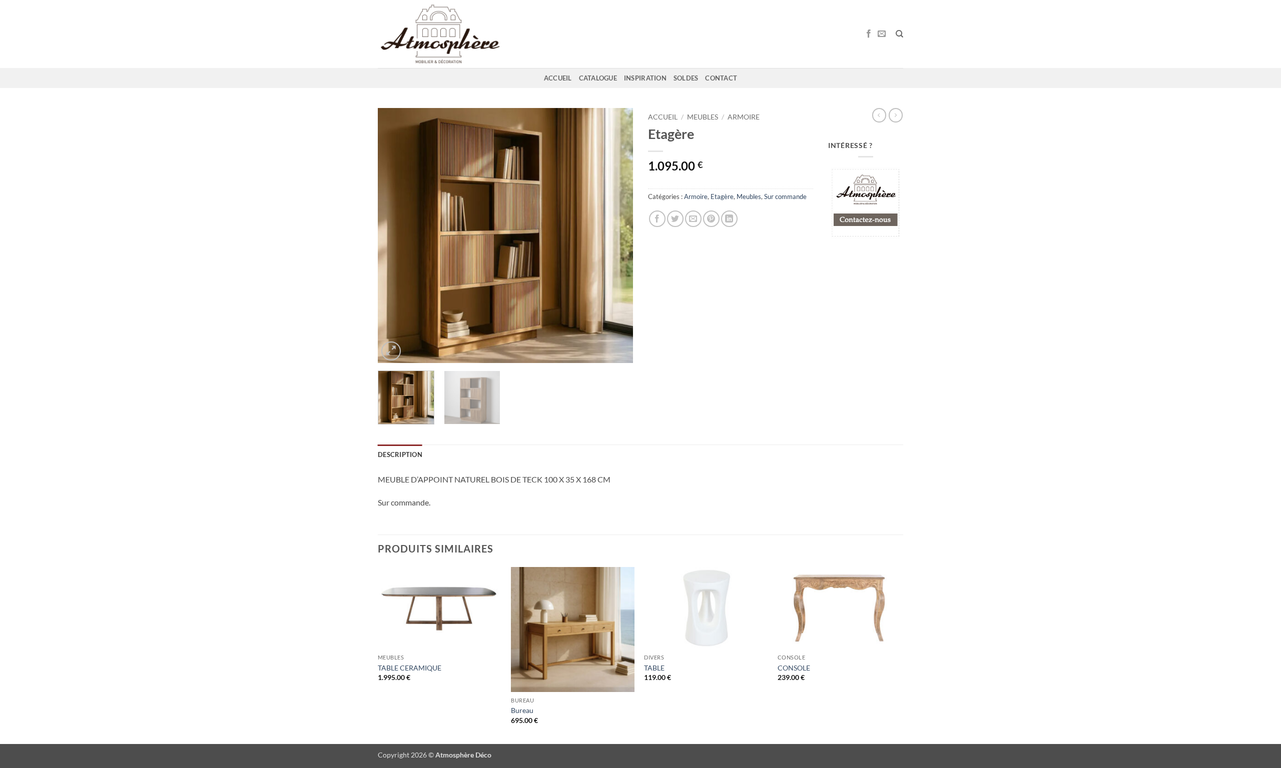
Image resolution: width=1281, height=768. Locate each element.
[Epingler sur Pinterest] (711, 218)
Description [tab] (400, 454)
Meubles (702, 117)
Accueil (558, 78)
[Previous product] (896, 115)
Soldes (686, 78)
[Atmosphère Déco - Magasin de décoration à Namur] (440, 34)
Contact (721, 78)
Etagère (722, 196)
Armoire (744, 117)
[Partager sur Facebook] (657, 218)
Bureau (522, 710)
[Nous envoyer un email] (882, 34)
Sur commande (785, 196)
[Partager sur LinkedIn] (729, 218)
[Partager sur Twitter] (675, 218)
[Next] (615, 235)
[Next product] (879, 115)
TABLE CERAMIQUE (409, 668)
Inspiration (645, 78)
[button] (391, 351)
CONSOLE (794, 668)
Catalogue (598, 78)
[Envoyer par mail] (693, 218)
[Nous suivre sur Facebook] (869, 34)
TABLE (654, 668)
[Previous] (395, 235)
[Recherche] (899, 34)
